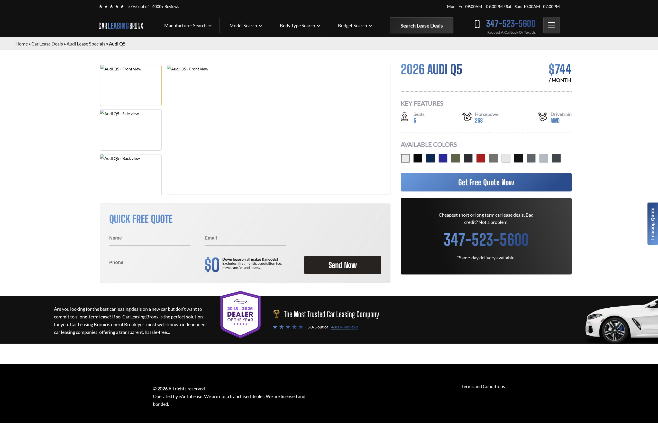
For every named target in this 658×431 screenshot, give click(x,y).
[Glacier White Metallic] (405, 158)
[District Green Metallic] (455, 158)
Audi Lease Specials (86, 44)
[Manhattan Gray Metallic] (556, 158)
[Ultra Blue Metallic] (443, 158)
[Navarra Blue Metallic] (430, 158)
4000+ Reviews (165, 6)
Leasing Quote (652, 224)
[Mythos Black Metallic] (418, 158)
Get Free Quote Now (486, 182)
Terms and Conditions (483, 386)
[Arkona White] (506, 158)
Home (21, 44)
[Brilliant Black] (518, 158)
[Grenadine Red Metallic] (481, 158)
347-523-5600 (511, 23)
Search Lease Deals (421, 25)
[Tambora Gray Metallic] (468, 158)
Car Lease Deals (47, 44)
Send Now (342, 265)
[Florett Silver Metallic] (544, 158)
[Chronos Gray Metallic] (493, 158)
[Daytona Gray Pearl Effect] (531, 158)
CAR (120, 25)
